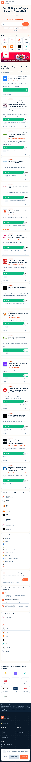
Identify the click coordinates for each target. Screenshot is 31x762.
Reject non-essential (14, 757)
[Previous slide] (3, 57)
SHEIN (11, 28)
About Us (19, 730)
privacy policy (17, 582)
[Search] (25, 2)
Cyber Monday (4, 737)
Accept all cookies (24, 757)
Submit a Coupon (21, 732)
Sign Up (25, 579)
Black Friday (4, 735)
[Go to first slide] (27, 57)
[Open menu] (28, 2)
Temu (20, 28)
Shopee (6, 28)
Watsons (15, 30)
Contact (19, 735)
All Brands (3, 730)
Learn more (24, 752)
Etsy (16, 28)
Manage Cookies (5, 757)
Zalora (25, 28)
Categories (3, 732)
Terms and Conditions (6, 744)
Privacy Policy (4, 746)
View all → (28, 35)
